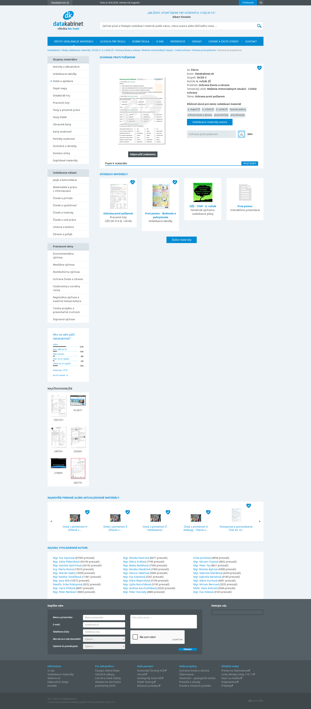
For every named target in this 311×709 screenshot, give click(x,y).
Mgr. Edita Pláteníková (66, 561)
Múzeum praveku (147, 685)
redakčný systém (78, 702)
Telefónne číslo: (61, 631)
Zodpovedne (228, 682)
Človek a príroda (63, 198)
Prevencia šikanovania (234, 670)
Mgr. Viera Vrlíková (64, 588)
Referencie (177, 41)
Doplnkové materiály (65, 160)
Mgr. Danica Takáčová (136, 573)
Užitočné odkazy (104, 674)
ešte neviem (58, 354)
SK (261, 2)
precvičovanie (238, 115)
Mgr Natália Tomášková (67, 576)
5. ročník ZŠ (208, 109)
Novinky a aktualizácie (66, 66)
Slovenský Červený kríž (150, 670)
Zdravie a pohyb (62, 234)
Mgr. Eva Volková (203, 592)
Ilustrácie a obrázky (64, 146)
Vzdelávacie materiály (61, 674)
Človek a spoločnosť (64, 205)
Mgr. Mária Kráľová (134, 561)
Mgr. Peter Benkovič (65, 592)
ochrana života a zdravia (200, 115)
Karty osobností (62, 131)
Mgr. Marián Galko (64, 573)
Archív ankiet (59, 375)
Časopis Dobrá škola (107, 670)
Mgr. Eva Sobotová (134, 576)
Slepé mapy (60, 88)
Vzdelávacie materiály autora (209, 122)
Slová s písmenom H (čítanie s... (75, 528)
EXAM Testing (145, 682)
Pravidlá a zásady (189, 682)
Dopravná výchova (64, 319)
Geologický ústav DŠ (149, 678)
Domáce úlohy (61, 153)
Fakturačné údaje (58, 682)
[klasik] (241, 134)
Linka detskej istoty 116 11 (237, 674)
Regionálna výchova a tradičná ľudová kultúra (67, 299)
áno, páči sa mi (60, 349)
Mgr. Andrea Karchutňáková (140, 588)
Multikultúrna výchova (66, 272)
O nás (160, 41)
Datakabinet (54, 50)
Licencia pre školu (112, 41)
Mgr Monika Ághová (205, 569)
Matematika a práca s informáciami (65, 189)
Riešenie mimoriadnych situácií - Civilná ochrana (166, 50)
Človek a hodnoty (63, 212)
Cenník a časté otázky (223, 41)
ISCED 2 (96, 50)
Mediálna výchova (64, 264)
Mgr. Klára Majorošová (136, 580)
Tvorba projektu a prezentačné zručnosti (66, 310)
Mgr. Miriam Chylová (205, 561)
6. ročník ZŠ (108, 50)
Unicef (141, 674)
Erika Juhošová (202, 558)
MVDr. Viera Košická (205, 588)
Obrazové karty (62, 124)
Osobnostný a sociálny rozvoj (66, 288)
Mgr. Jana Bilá (61, 580)
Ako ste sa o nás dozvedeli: (67, 638)
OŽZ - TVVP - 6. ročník (203, 206)
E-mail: (56, 624)
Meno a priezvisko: (63, 617)
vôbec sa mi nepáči (62, 363)
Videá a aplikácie (63, 81)
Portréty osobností (64, 138)
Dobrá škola (140, 41)
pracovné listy (221, 115)
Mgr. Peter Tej (201, 565)
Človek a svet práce (64, 219)
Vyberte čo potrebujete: (65, 646)
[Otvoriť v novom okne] (255, 701)
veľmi (55, 344)
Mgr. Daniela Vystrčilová (67, 565)
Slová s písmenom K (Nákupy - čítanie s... (196, 528)
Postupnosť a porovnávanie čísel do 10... (236, 528)
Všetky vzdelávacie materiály (73, 41)
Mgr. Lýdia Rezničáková (137, 584)
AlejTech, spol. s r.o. (105, 702)
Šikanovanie (186, 674)
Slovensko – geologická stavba (197, 678)
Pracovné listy (61, 102)
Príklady (226, 685)
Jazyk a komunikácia (65, 180)
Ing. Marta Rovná (63, 569)
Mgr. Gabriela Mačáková (207, 573)
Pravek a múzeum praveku (195, 685)
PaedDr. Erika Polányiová (67, 584)
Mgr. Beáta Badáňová (136, 565)
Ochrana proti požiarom (204, 50)
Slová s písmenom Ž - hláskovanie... (155, 528)
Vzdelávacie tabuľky (64, 74)
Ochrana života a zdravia (127, 50)
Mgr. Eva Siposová (64, 558)
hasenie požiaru (238, 109)
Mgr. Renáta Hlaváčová (136, 569)
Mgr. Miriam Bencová (206, 584)
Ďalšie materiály (181, 239)
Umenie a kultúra (63, 227)
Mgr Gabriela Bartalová (207, 576)
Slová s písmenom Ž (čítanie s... (115, 528)
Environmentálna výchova (63, 255)
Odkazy (197, 41)
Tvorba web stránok (57, 702)
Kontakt (251, 41)
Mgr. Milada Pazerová (136, 558)
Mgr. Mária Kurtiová (205, 580)
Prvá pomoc (245, 206)
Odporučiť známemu (143, 154)
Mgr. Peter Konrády (134, 592)
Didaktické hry (61, 95)
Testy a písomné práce (66, 110)
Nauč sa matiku (230, 678)
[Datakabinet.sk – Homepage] (68, 18)
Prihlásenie (248, 2)
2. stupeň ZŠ (194, 109)
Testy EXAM (60, 117)
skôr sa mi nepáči (61, 358)
